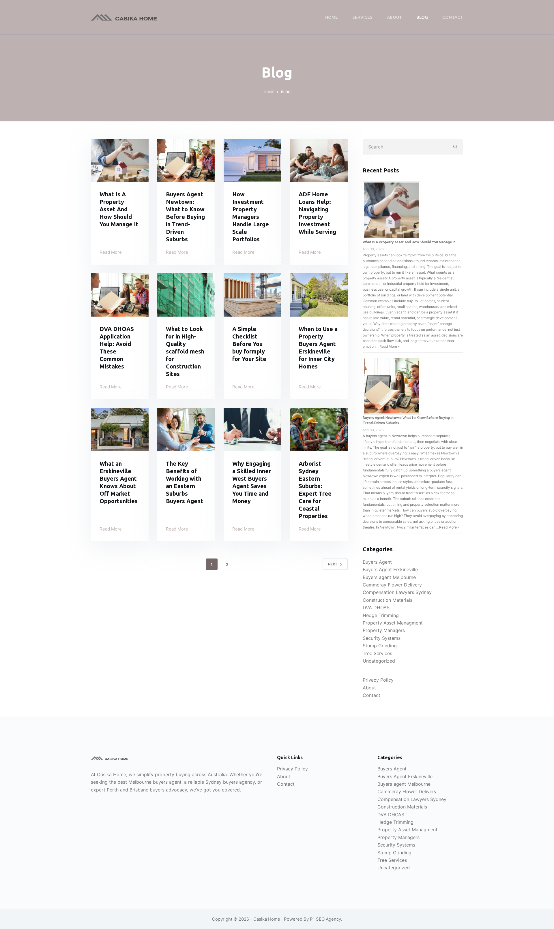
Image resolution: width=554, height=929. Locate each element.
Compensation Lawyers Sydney (397, 592)
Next (332, 564)
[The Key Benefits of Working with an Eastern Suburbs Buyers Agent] (186, 429)
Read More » (389, 346)
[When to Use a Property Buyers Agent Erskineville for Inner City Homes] (319, 295)
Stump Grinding (380, 645)
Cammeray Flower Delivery (392, 585)
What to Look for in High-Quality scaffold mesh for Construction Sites (185, 351)
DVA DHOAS (376, 607)
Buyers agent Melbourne (389, 577)
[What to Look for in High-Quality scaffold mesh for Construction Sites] (186, 295)
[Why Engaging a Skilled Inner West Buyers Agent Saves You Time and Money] (252, 429)
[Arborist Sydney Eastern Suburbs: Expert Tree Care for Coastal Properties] (319, 429)
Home (331, 17)
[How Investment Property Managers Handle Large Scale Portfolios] (252, 160)
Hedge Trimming (381, 615)
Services (362, 17)
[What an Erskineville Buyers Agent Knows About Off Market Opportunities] (120, 429)
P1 (312, 919)
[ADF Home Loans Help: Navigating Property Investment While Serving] (319, 160)
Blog (422, 17)
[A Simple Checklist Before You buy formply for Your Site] (252, 295)
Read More (111, 252)
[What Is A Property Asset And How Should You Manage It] (120, 160)
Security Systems (381, 638)
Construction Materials (387, 600)
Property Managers (384, 630)
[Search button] (455, 146)
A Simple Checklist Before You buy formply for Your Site (249, 344)
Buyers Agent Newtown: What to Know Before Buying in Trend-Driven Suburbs (185, 216)
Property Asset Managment (393, 623)
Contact (452, 17)
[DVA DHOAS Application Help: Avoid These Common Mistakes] (120, 295)
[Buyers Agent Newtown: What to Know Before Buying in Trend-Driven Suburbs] (186, 160)
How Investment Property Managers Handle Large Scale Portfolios (250, 216)
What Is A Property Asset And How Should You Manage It (119, 209)
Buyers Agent (377, 562)
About (394, 17)
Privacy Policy (378, 680)
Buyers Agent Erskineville (390, 569)
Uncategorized (379, 661)
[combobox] (405, 147)
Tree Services (377, 653)
